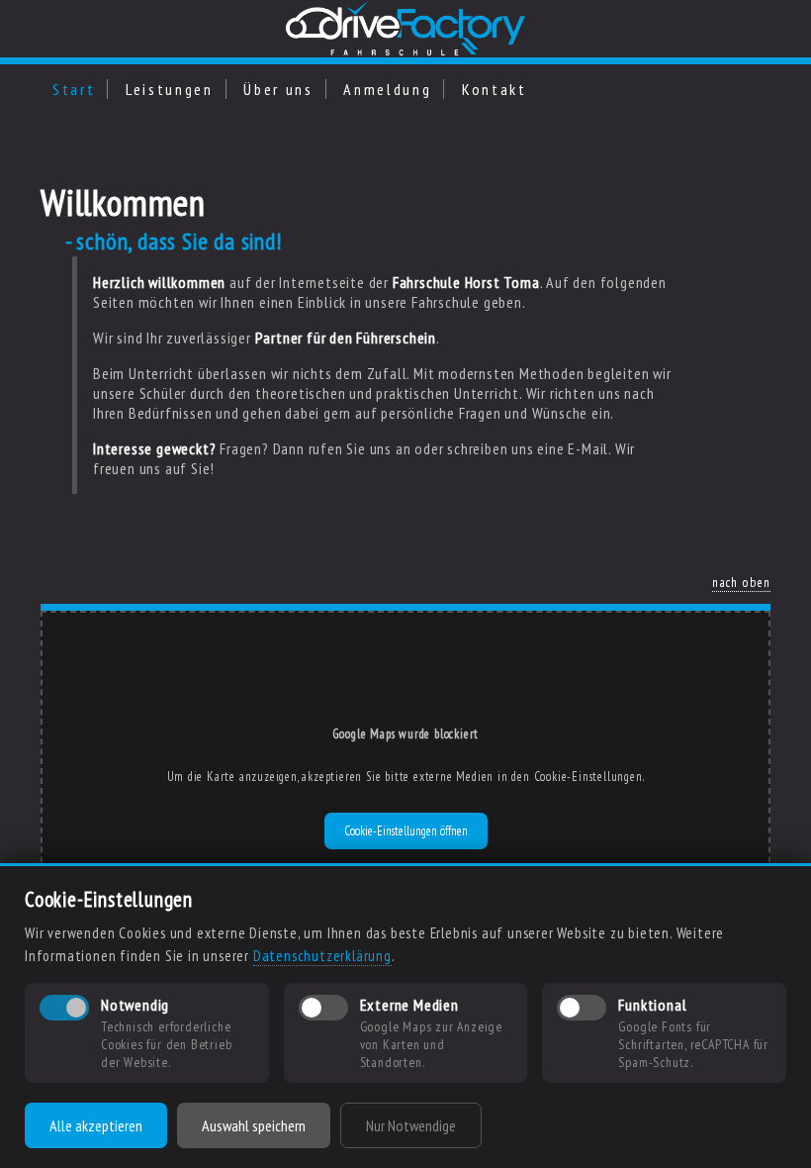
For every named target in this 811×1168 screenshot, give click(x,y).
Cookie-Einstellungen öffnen (406, 831)
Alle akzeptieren (95, 1125)
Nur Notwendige (411, 1125)
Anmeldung (387, 89)
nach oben (741, 582)
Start (73, 89)
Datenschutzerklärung (322, 955)
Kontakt (494, 89)
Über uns (278, 89)
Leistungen (170, 89)
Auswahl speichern (254, 1125)
